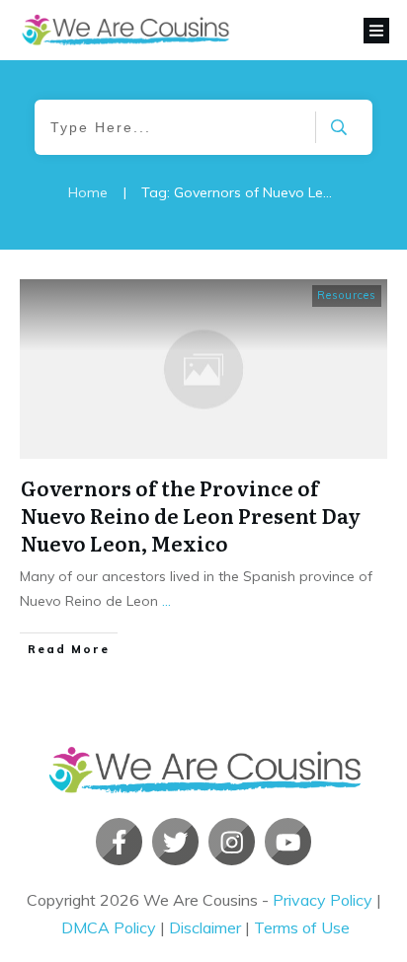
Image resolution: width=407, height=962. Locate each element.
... (166, 601)
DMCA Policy (108, 927)
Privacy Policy (322, 900)
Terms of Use (302, 927)
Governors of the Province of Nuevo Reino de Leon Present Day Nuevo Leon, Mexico (191, 515)
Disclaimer (205, 927)
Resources (346, 295)
